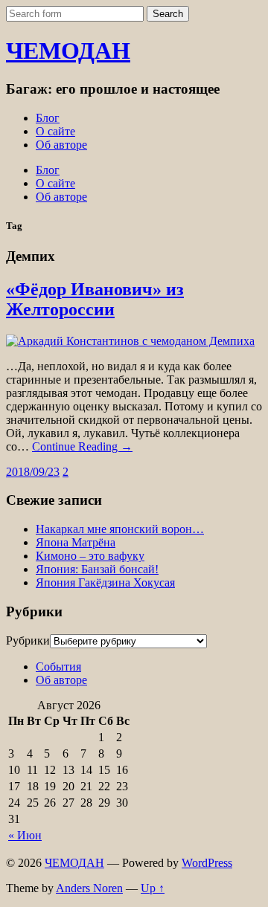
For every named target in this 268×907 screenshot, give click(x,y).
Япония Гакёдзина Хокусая (105, 582)
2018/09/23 (33, 471)
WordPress (207, 862)
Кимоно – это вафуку (90, 555)
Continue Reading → (82, 446)
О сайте (55, 131)
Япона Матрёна (75, 542)
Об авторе (61, 144)
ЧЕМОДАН (68, 50)
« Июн (25, 835)
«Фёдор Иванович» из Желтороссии (95, 299)
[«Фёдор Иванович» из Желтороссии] (130, 341)
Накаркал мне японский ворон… (120, 529)
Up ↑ (153, 888)
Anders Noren (89, 888)
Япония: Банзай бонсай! (97, 569)
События (58, 666)
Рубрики (28, 640)
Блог (48, 118)
